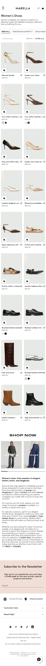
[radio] (5, 32)
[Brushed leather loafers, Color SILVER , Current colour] (26, 379)
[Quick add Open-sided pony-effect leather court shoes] (4, 239)
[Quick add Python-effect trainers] (4, 281)
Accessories (8, 38)
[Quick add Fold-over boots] (4, 367)
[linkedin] (32, 627)
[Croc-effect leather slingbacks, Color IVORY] (26, 123)
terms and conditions (17, 634)
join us (23, 640)
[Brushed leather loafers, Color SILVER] (3, 334)
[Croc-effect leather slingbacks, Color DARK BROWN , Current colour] (29, 123)
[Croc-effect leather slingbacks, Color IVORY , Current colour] (3, 123)
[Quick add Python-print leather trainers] (27, 239)
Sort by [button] (29, 38)
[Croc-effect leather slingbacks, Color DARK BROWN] (6, 123)
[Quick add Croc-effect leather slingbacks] (4, 111)
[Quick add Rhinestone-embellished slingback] (27, 198)
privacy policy (32, 634)
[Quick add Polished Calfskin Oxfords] (27, 322)
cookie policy (11, 637)
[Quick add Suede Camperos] (4, 412)
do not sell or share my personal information (23, 644)
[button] (40, 38)
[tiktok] (27, 627)
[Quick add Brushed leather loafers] (4, 322)
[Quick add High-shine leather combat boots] (27, 412)
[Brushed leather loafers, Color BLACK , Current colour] (6, 334)
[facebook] (16, 627)
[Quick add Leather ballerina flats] (27, 281)
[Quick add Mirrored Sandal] (4, 70)
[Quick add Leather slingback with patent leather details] (4, 198)
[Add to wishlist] (21, 76)
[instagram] (10, 627)
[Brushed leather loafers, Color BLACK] (29, 379)
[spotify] (21, 627)
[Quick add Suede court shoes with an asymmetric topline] (27, 156)
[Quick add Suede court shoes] (27, 70)
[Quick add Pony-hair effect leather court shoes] (4, 156)
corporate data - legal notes (28, 637)
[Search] (38, 8)
